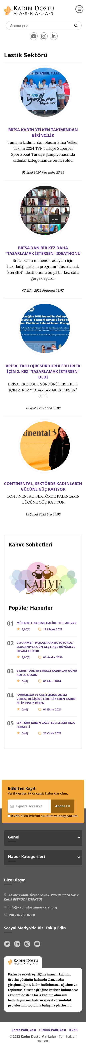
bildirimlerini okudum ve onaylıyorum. (44, 816)
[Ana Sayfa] (29, 16)
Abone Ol (62, 806)
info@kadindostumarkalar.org (32, 907)
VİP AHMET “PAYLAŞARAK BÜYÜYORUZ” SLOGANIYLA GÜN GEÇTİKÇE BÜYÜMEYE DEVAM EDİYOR (46, 649)
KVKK (73, 1030)
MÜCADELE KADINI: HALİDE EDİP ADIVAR (46, 626)
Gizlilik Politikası (52, 1030)
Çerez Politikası (24, 1030)
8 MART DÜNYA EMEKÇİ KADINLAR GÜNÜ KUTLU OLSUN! (47, 676)
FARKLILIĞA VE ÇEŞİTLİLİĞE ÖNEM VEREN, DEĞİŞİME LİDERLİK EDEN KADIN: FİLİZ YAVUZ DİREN (46, 702)
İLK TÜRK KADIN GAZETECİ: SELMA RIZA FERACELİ (46, 728)
